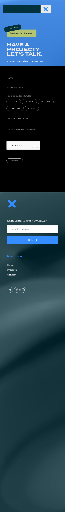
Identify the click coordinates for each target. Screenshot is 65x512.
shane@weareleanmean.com (24, 61)
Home (10, 265)
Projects (12, 270)
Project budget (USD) (18, 96)
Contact (11, 274)
